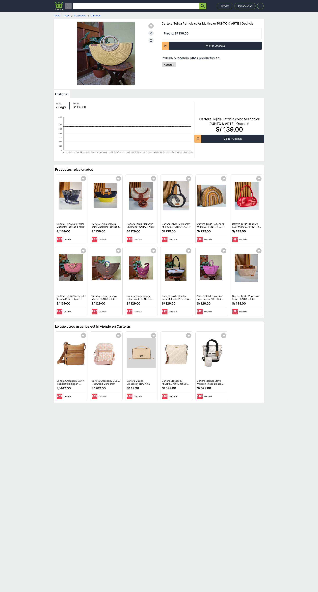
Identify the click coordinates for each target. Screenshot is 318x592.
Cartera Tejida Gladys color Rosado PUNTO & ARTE (71, 297)
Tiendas (225, 5)
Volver (57, 15)
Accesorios (80, 15)
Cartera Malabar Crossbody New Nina (138, 382)
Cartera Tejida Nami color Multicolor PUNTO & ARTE (70, 225)
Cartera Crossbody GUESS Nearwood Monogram (106, 382)
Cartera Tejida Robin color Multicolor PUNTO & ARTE (176, 225)
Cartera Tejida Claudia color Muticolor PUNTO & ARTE (175, 299)
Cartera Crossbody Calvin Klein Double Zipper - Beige (70, 383)
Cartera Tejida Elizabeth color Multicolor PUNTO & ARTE (246, 226)
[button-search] (202, 6)
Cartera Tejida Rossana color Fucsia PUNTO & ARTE (209, 299)
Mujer (67, 15)
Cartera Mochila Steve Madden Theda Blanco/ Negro (209, 383)
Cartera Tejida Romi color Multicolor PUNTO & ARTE (211, 225)
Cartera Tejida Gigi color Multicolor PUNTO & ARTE (141, 225)
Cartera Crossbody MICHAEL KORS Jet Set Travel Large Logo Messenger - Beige (174, 385)
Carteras (96, 15)
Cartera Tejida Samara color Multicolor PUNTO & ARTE (105, 226)
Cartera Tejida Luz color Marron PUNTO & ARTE (104, 297)
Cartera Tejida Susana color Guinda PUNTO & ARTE (139, 299)
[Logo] (59, 6)
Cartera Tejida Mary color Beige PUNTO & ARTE (245, 297)
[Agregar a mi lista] (83, 178)
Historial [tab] (61, 94)
